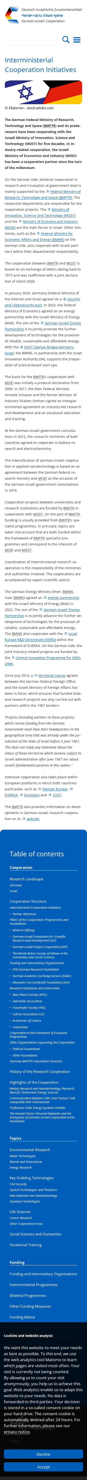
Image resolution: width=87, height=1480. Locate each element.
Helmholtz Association (27, 1001)
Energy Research (21, 1167)
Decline (43, 1454)
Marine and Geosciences (26, 1162)
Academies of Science (27, 1020)
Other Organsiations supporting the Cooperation (42, 1042)
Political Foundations (26, 1049)
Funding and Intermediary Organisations (37, 963)
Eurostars (32, 795)
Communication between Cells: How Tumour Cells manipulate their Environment (42, 1100)
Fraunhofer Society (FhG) (29, 1007)
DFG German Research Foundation (36, 969)
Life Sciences (20, 1211)
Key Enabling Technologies (32, 1177)
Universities (20, 1027)
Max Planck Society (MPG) (30, 994)
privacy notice (17, 1431)
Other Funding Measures (30, 1306)
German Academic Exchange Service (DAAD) (42, 976)
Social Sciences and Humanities (36, 1234)
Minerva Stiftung (24, 930)
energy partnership (63, 597)
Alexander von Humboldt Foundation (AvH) (41, 982)
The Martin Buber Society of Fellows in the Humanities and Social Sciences (40, 955)
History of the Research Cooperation (40, 1071)
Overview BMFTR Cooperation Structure (36, 1061)
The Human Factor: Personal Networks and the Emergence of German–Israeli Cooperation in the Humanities (42, 1117)
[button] (65, 39)
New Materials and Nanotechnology (33, 1195)
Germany (16, 885)
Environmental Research (30, 1149)
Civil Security (18, 1184)
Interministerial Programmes (34, 1284)
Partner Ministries (24, 914)
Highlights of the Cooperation (34, 1082)
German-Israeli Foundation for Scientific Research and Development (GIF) (39, 938)
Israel (13, 891)
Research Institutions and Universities (35, 988)
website (33, 818)
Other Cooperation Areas (26, 1223)
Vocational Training (26, 1244)
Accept (43, 1467)
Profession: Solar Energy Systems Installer (37, 1107)
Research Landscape (26, 878)
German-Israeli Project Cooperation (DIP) (40, 947)
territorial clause (51, 675)
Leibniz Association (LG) (28, 1014)
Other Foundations (25, 1055)
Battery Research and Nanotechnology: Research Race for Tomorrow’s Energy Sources (42, 1090)
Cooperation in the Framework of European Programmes (38, 1035)
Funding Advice (22, 1317)
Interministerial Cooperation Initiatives (35, 907)
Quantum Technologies (25, 1201)
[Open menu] (76, 39)
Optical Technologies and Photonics (33, 1190)
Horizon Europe (54, 789)
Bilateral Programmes (28, 1295)
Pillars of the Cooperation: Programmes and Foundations (39, 922)
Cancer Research (21, 1218)
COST (57, 795)
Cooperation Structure (28, 901)
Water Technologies (23, 1156)
